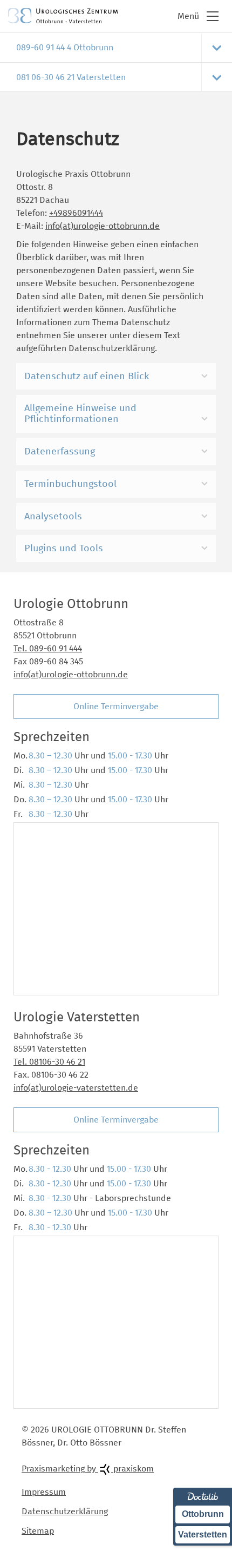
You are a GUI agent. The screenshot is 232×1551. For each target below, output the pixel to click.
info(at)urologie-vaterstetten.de (75, 1088)
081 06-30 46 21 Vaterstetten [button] (71, 77)
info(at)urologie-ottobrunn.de (102, 226)
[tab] (116, 47)
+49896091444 (76, 213)
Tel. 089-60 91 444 (47, 648)
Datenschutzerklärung (65, 1511)
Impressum (44, 1492)
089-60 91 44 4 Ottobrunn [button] (64, 47)
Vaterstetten (202, 1534)
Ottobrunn (203, 1514)
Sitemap (38, 1531)
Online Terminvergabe (116, 706)
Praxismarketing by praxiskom (88, 1468)
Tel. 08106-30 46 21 (49, 1062)
